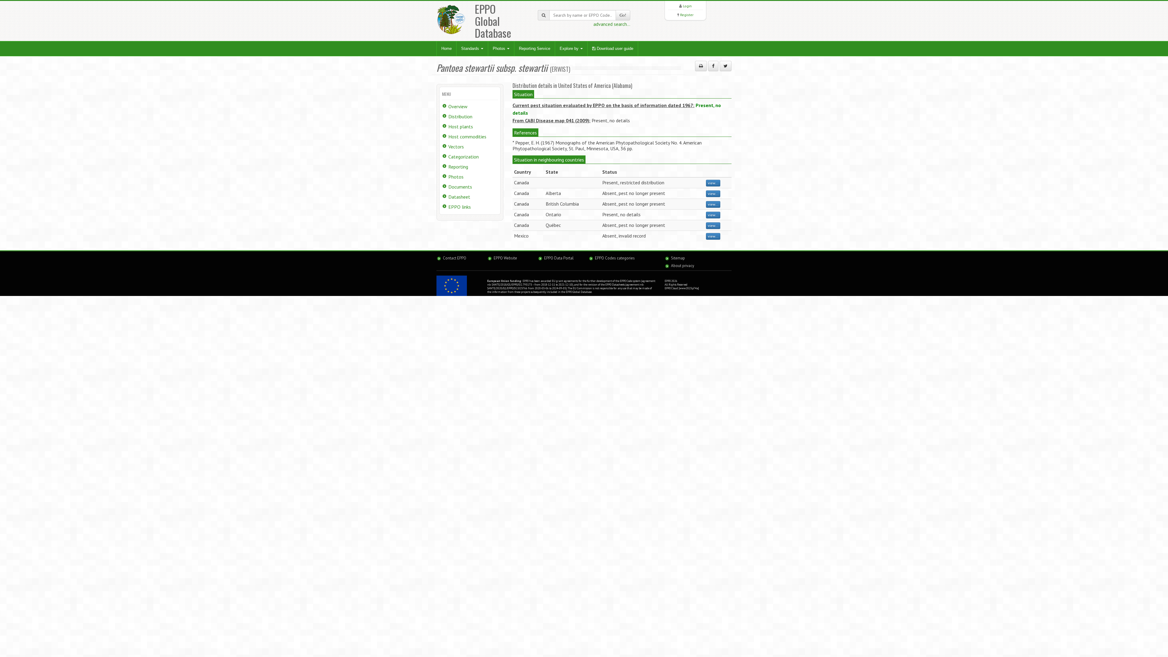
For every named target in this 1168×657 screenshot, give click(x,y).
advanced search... (611, 24)
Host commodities (467, 137)
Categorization (463, 157)
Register (686, 14)
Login (687, 6)
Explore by (570, 48)
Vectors (456, 147)
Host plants (460, 126)
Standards (470, 48)
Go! (623, 15)
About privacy (682, 265)
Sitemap (678, 258)
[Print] (701, 66)
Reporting (458, 167)
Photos (499, 48)
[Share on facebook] (713, 66)
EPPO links (459, 207)
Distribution (460, 116)
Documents (460, 187)
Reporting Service (534, 48)
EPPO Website (505, 258)
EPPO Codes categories (615, 258)
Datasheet (459, 197)
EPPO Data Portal (559, 258)
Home (446, 48)
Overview (458, 106)
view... (713, 183)
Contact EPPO (454, 258)
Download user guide (614, 48)
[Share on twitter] (726, 66)
